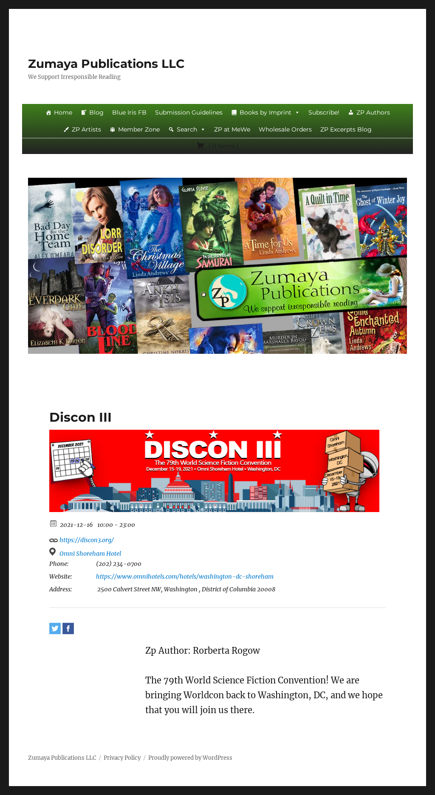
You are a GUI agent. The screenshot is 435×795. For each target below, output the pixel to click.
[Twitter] (55, 628)
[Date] (53, 523)
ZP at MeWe (232, 129)
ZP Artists (86, 129)
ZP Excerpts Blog (346, 129)
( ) (223, 146)
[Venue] (53, 552)
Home (63, 112)
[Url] (53, 538)
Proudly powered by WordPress (190, 757)
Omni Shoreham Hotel (90, 553)
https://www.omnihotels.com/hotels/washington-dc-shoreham (185, 576)
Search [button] (187, 129)
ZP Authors (373, 112)
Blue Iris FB (129, 112)
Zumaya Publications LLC (106, 63)
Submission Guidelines (189, 112)
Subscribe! (323, 112)
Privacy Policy (122, 757)
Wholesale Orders (285, 129)
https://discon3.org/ (86, 540)
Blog (96, 112)
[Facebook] (68, 628)
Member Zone (139, 129)
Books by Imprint (265, 112)
